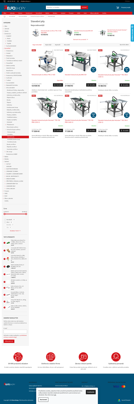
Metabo (7, 159)
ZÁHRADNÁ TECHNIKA (12, 171)
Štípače (9, 102)
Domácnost (8, 34)
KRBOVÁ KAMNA (10, 179)
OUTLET (8, 164)
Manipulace (9, 56)
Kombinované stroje (12, 107)
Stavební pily (10, 137)
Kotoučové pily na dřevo (13, 130)
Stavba (6, 31)
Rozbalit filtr (14, 231)
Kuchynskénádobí (11, 46)
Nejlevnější (48, 45)
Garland (7, 161)
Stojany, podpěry (11, 115)
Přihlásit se (9, 341)
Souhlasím (90, 392)
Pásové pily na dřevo (12, 127)
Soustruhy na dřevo (12, 149)
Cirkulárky (10, 134)
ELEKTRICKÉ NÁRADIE (12, 169)
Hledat (84, 7)
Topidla (9, 43)
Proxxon (7, 191)
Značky (6, 201)
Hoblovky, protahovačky (13, 95)
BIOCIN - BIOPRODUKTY (12, 176)
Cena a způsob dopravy (35, 386)
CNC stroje (9, 152)
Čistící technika (10, 58)
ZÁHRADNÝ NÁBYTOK (12, 184)
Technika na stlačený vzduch (14, 61)
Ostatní (8, 53)
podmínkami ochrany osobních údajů (15, 336)
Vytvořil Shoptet (126, 400)
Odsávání (9, 122)
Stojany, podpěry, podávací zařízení (17, 93)
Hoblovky (9, 105)
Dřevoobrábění (10, 88)
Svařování (9, 78)
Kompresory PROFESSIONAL (14, 75)
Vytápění (8, 36)
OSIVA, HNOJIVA (10, 189)
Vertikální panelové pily (13, 139)
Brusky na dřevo (11, 144)
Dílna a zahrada (9, 198)
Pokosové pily (11, 132)
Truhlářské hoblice (12, 117)
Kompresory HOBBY (11, 154)
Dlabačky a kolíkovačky (13, 110)
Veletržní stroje (10, 68)
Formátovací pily (11, 142)
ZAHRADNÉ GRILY (10, 186)
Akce (9, 222)
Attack (8, 38)
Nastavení (43, 400)
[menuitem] (5, 13)
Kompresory (9, 51)
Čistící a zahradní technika (13, 73)
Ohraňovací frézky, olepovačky (15, 90)
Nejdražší (57, 45)
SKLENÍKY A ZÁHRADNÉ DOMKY (14, 174)
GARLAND (8, 166)
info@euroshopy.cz (89, 386)
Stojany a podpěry (12, 120)
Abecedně (67, 45)
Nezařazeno (9, 71)
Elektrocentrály (10, 66)
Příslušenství (10, 125)
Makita (6, 157)
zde (55, 395)
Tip (9, 227)
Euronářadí (7, 48)
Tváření (8, 80)
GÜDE (6, 193)
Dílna (6, 26)
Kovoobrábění (10, 83)
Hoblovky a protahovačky (14, 112)
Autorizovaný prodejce (61, 386)
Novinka (10, 225)
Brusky (9, 100)
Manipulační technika (12, 85)
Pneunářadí (9, 63)
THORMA (9, 41)
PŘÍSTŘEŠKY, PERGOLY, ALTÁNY (14, 181)
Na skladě (10, 220)
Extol (6, 196)
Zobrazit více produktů (79, 39)
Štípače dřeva (11, 97)
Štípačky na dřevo (12, 147)
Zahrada (7, 29)
